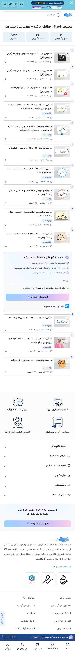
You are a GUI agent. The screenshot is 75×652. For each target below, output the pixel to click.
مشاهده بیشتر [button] (63, 566)
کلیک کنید (10, 637)
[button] (32, 14)
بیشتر (65, 280)
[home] (67, 15)
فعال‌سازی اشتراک (39, 297)
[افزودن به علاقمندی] (67, 54)
